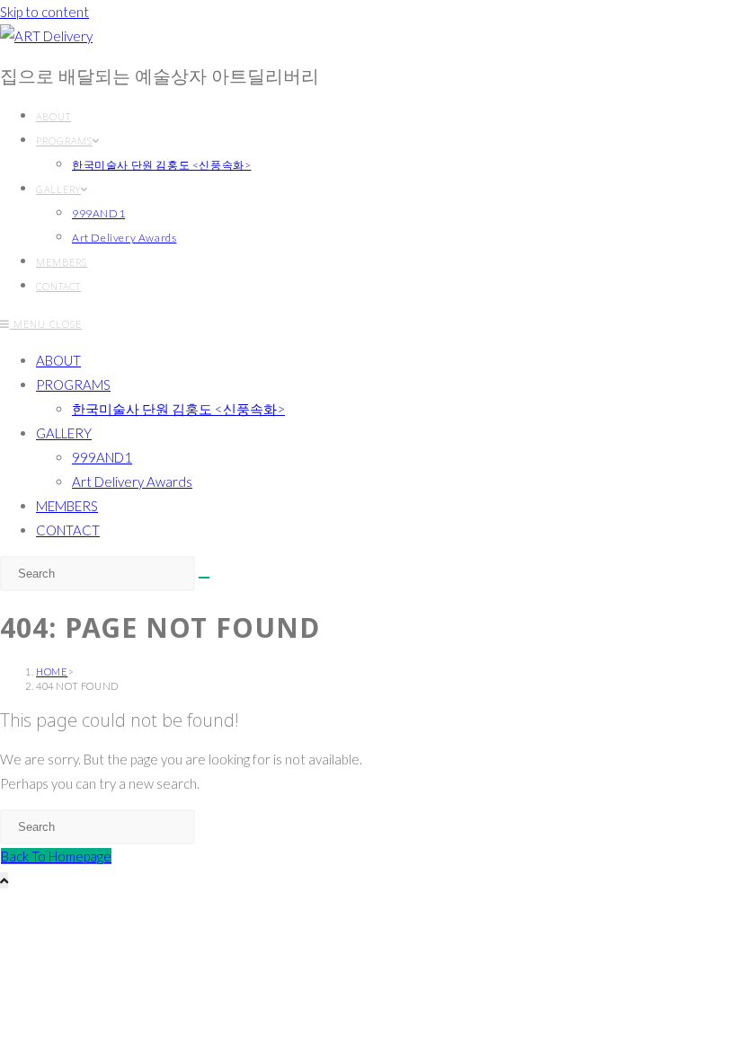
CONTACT (68, 530)
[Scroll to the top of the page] (4, 880)
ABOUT (58, 360)
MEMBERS (67, 506)
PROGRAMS (73, 384)
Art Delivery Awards (132, 481)
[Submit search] (204, 577)
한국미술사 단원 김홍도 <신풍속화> (178, 409)
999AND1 (102, 457)
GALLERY (64, 433)
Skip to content (44, 12)
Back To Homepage (56, 856)
